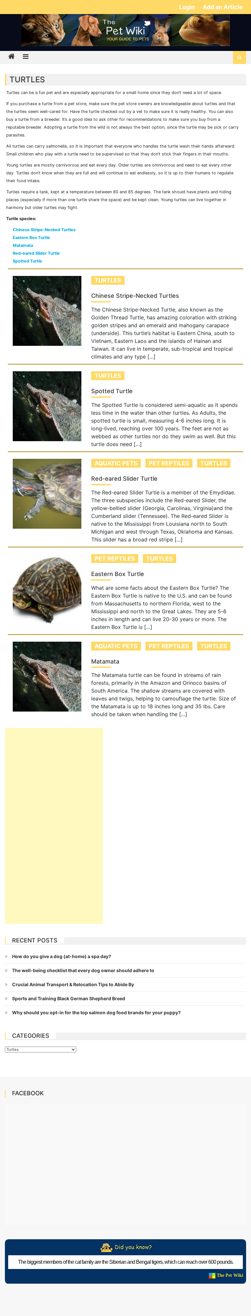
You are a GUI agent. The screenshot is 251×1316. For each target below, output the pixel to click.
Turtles (107, 280)
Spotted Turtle (27, 261)
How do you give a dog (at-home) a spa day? (61, 956)
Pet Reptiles (169, 463)
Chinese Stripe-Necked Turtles (44, 229)
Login (187, 7)
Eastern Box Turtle (31, 237)
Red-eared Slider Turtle (36, 253)
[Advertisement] (54, 826)
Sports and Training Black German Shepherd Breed (68, 998)
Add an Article (223, 7)
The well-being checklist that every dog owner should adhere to (83, 970)
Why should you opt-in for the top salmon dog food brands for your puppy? (96, 1012)
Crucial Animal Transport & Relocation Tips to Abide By (73, 984)
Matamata (23, 245)
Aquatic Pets (116, 463)
